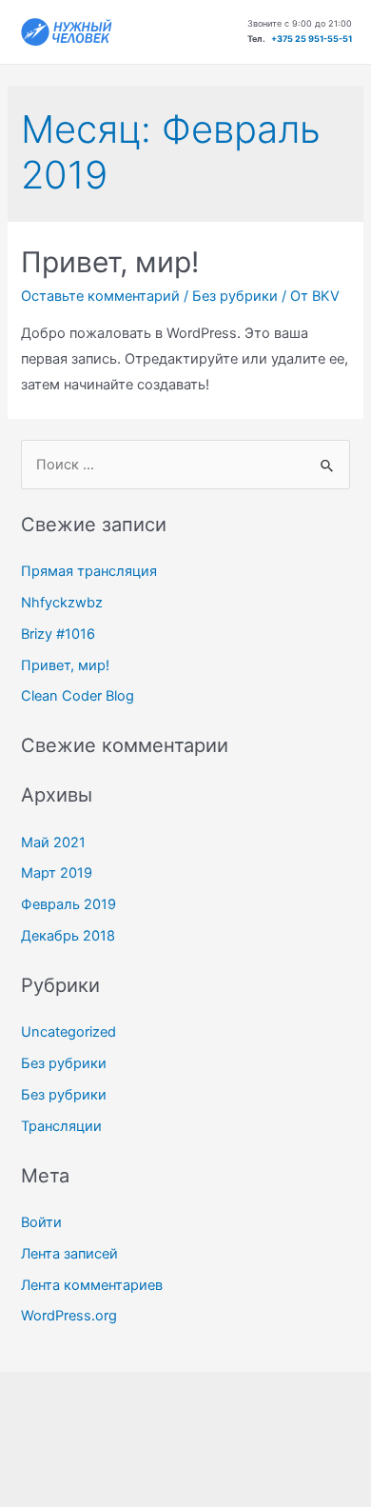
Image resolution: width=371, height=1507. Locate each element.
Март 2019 (56, 873)
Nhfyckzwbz (62, 602)
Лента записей (69, 1253)
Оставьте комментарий (100, 296)
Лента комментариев (92, 1285)
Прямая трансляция (89, 571)
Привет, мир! (110, 262)
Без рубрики (235, 296)
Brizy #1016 (58, 634)
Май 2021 (53, 842)
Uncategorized (68, 1032)
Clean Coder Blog (77, 695)
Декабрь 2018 (68, 935)
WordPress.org (69, 1315)
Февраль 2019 (68, 904)
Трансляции (61, 1126)
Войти (41, 1222)
